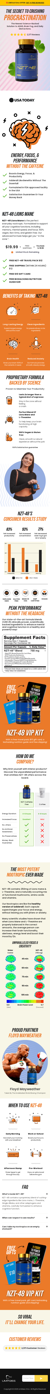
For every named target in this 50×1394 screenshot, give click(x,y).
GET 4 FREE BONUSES (35, 3)
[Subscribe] (41, 1378)
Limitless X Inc (24, 1389)
